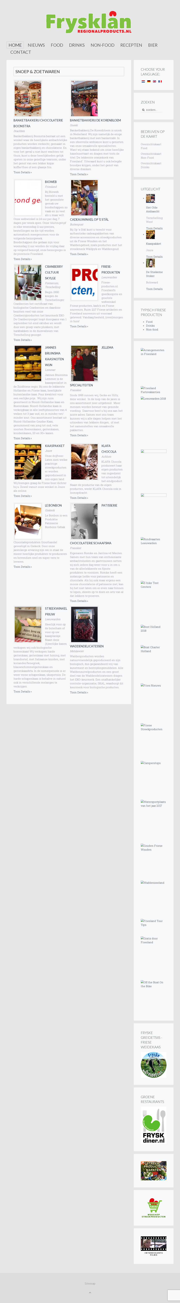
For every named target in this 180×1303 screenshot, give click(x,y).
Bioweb (51, 182)
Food (57, 45)
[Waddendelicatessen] (84, 624)
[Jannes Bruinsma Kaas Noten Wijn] (28, 363)
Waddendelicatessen (87, 646)
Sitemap (90, 1283)
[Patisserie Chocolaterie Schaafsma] (84, 521)
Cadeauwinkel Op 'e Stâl (89, 219)
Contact (20, 52)
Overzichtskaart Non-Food (151, 155)
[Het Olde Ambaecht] (150, 198)
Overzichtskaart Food (151, 146)
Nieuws (36, 45)
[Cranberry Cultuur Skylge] (28, 282)
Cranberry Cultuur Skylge (54, 272)
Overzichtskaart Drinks (151, 165)
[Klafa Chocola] (84, 462)
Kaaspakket (55, 446)
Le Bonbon (53, 505)
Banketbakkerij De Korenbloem (95, 120)
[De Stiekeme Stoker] (150, 262)
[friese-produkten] (84, 282)
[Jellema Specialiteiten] (84, 363)
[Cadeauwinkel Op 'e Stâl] (84, 198)
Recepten (131, 45)
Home (15, 45)
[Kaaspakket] (28, 462)
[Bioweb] (28, 198)
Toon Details (22, 172)
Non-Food (102, 45)
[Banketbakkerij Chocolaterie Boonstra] (28, 98)
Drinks (77, 45)
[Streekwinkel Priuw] (28, 624)
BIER (153, 45)
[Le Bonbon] (28, 521)
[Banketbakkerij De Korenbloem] (84, 98)
